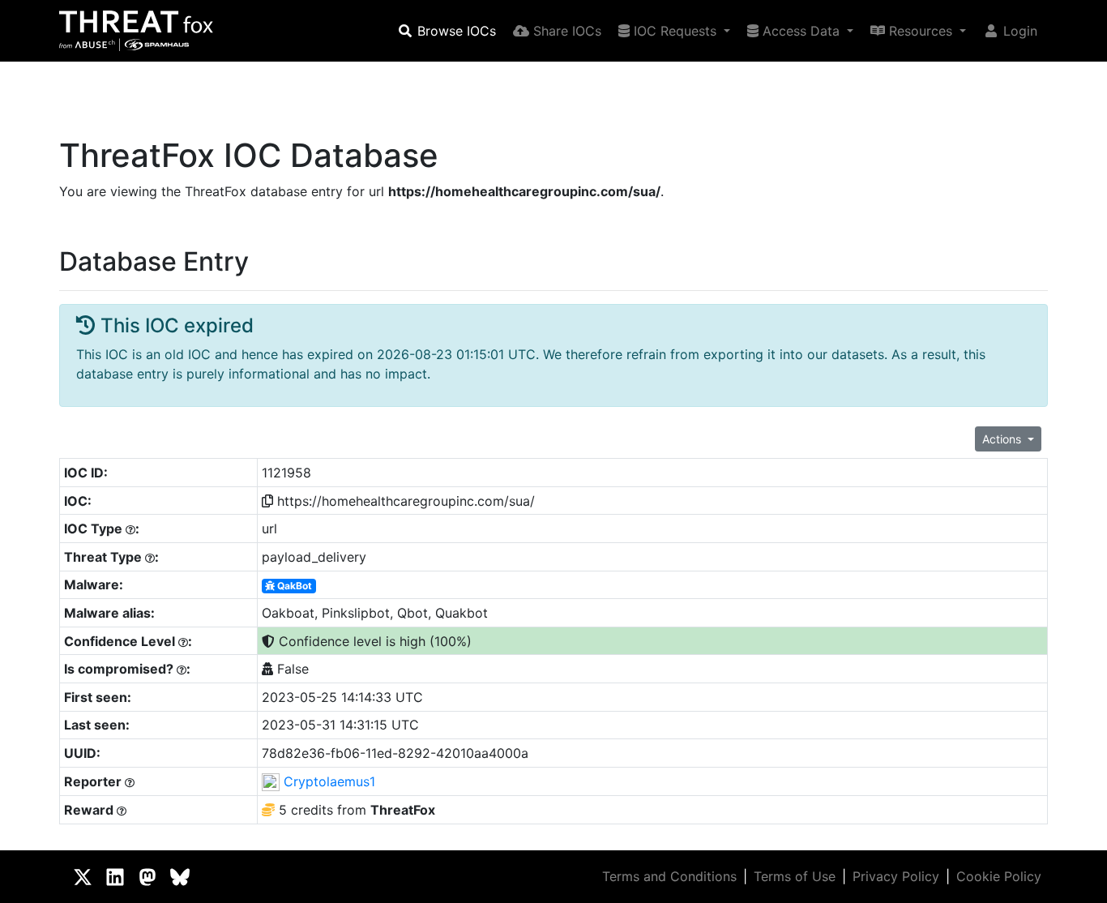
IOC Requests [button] (675, 31)
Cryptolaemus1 (329, 781)
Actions (1003, 439)
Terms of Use (795, 876)
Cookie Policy (998, 876)
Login (1018, 31)
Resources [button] (920, 31)
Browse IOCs (454, 31)
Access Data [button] (801, 31)
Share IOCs (565, 31)
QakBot (293, 586)
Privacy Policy (896, 876)
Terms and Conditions (669, 876)
